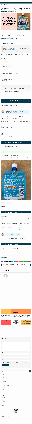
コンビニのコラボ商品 (5, 385)
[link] (11, 276)
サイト (3, 359)
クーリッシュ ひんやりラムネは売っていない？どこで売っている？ (14, 88)
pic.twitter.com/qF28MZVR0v (11, 49)
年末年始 (3, 401)
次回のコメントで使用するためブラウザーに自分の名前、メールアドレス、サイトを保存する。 (15, 362)
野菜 (3, 405)
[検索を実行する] (30, 371)
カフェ (3, 379)
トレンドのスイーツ (5, 393)
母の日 (3, 403)
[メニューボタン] (1, 1)
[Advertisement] (16, 293)
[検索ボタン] (31, 1)
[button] (3, 261)
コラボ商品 (4, 381)
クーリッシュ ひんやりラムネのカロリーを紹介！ (11, 91)
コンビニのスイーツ (4, 11)
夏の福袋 (3, 397)
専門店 (3, 399)
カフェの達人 (16, 1)
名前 (3, 352)
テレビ (3, 391)
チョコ (3, 389)
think (6, 278)
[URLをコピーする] (28, 261)
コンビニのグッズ (5, 383)
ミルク (3, 395)
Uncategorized (4, 377)
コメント (3, 341)
